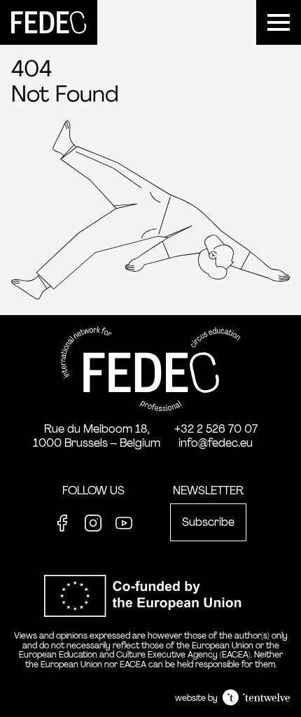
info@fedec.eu (215, 443)
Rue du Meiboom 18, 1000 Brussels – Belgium (96, 436)
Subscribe (208, 522)
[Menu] (278, 22)
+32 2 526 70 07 (216, 429)
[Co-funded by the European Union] (150, 624)
